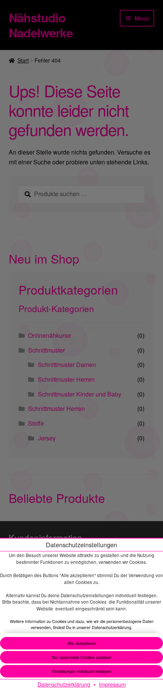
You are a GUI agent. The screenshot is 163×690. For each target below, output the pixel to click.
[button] (81, 671)
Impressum (112, 684)
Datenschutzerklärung (64, 684)
